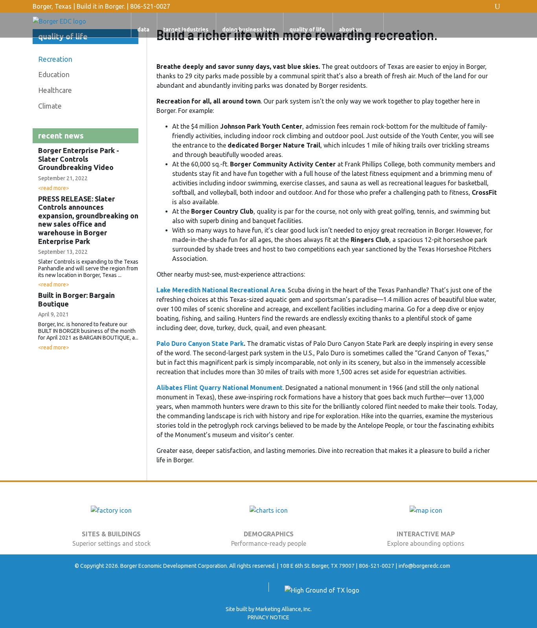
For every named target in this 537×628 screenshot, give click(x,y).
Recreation (55, 59)
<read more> (53, 188)
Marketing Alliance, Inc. (284, 609)
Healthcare (55, 90)
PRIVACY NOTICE (268, 617)
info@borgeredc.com (424, 566)
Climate (50, 106)
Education (54, 74)
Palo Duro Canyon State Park (200, 343)
